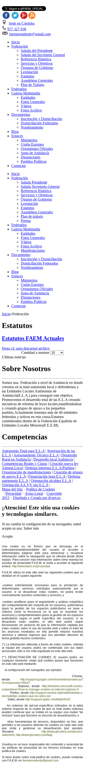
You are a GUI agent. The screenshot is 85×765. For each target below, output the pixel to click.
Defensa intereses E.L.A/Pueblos (49, 468)
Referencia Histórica (36, 59)
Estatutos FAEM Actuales (33, 338)
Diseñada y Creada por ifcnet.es (36, 498)
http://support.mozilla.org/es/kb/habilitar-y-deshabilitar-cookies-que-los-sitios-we (42, 694)
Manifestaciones (33, 250)
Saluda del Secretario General (43, 55)
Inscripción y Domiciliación (41, 119)
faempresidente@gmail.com (30, 34)
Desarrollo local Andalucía (53, 459)
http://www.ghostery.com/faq (33, 735)
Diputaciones (30, 157)
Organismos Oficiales (37, 149)
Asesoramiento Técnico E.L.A (36, 455)
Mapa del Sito (12, 489)
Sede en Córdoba (21, 23)
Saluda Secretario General (40, 186)
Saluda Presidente (34, 182)
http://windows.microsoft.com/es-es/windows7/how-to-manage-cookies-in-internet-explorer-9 (42, 687)
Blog (15, 132)
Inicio (15, 42)
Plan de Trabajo (32, 85)
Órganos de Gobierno (37, 68)
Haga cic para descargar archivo (26, 348)
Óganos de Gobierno (36, 199)
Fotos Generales (33, 102)
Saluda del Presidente (37, 51)
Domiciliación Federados (39, 123)
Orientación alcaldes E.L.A (51, 481)
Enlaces (17, 136)
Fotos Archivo (31, 110)
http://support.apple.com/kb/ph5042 (47, 699)
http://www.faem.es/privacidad (31, 566)
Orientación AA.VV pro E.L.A (25, 485)
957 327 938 (16, 29)
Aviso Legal (34, 493)
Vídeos (26, 106)
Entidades (28, 97)
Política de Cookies (40, 489)
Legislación (29, 72)
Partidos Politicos (34, 302)
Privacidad (13, 493)
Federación (19, 46)
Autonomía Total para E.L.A (23, 451)
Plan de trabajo (32, 216)
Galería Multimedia (25, 93)
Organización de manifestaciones (26, 472)
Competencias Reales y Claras (24, 464)
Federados (19, 89)
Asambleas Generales (37, 80)
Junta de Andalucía (35, 153)
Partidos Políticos (34, 161)
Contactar (18, 166)
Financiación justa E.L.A (46, 476)
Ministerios (29, 140)
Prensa (26, 221)
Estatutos (27, 76)
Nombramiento (32, 127)
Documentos (20, 114)
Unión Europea (32, 144)
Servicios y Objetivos (37, 63)
